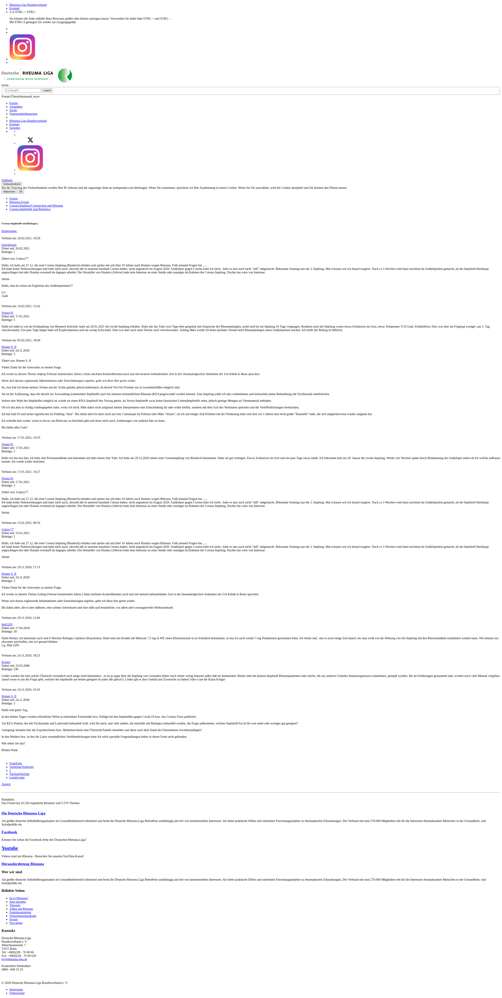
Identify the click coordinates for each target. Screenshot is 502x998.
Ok (21, 191)
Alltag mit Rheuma (21, 908)
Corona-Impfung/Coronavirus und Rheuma (36, 205)
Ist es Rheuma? (18, 898)
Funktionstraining (20, 912)
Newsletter (16, 923)
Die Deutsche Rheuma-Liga (23, 813)
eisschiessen (9, 245)
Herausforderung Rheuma (23, 864)
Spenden (14, 128)
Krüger (6, 662)
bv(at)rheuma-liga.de (14, 959)
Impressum (16, 989)
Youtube (10, 848)
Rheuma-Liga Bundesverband (28, 4)
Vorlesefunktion (12, 184)
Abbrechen (9, 191)
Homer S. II (9, 347)
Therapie (14, 905)
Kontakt (14, 8)
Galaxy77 (8, 529)
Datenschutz (17, 993)
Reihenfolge (9, 231)
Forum (13, 198)
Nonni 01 (7, 312)
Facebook (9, 832)
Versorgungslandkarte (22, 916)
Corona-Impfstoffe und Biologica (30, 209)
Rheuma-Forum (19, 202)
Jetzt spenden (17, 901)
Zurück (6, 784)
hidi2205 (7, 624)
